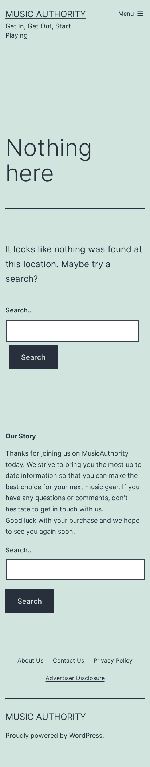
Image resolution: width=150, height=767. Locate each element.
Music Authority (45, 14)
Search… (19, 310)
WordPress (85, 735)
